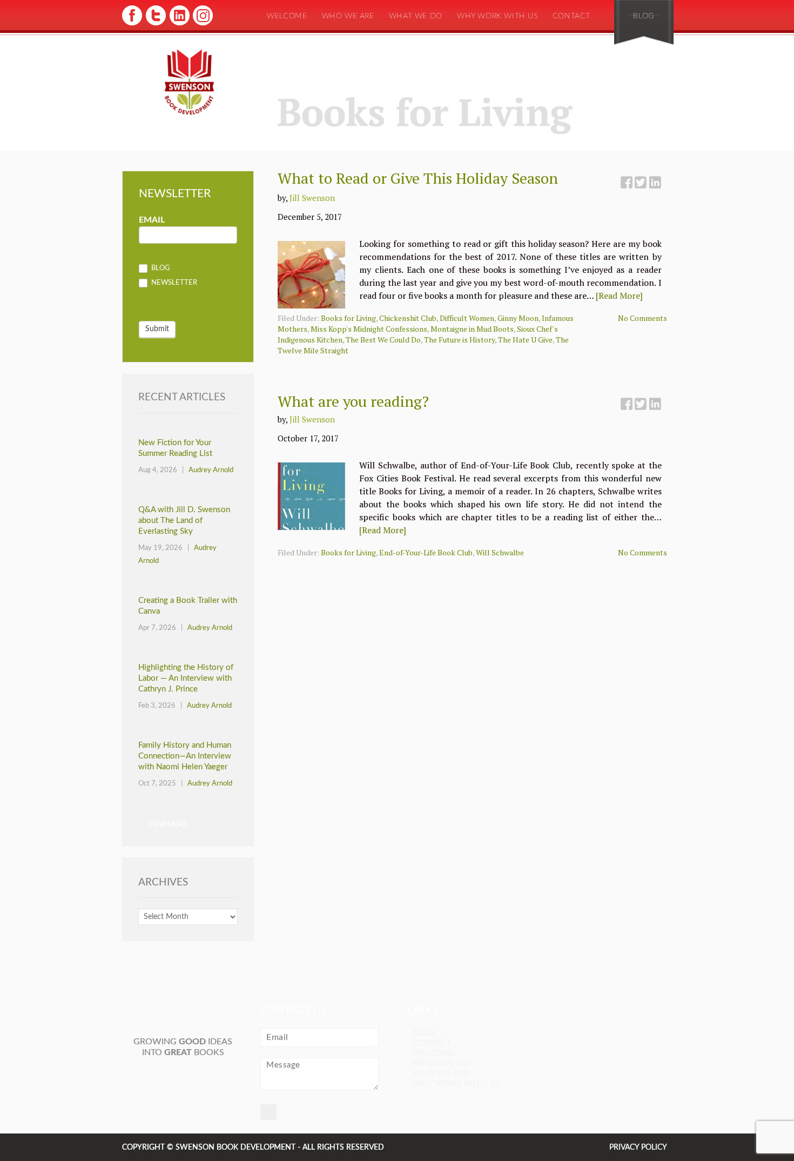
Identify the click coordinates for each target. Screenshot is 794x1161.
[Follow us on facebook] (132, 24)
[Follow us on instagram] (201, 24)
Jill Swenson (312, 197)
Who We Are (348, 16)
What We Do (415, 16)
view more (167, 824)
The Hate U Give (525, 339)
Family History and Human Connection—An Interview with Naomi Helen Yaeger (184, 756)
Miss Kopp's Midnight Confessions (369, 329)
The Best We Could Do (383, 339)
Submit (157, 329)
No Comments (642, 318)
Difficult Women (467, 318)
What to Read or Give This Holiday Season (418, 178)
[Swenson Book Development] (189, 82)
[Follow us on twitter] (155, 24)
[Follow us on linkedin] (178, 24)
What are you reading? (353, 401)
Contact (571, 16)
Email (152, 220)
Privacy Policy (638, 1147)
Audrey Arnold (211, 470)
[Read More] (619, 295)
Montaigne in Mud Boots (472, 329)
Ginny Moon (518, 318)
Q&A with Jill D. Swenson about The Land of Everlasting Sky (184, 520)
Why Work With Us (497, 16)
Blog (643, 16)
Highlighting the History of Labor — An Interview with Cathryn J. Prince (185, 678)
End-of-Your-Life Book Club (426, 552)
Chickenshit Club (407, 318)
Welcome (287, 16)
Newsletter (173, 283)
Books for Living (348, 318)
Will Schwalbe (500, 552)
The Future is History (459, 339)
